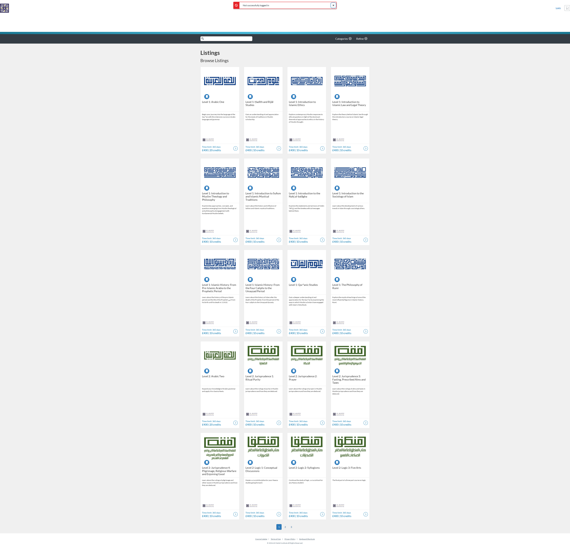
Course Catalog (261, 539)
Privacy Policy (290, 539)
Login (558, 8)
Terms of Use (276, 539)
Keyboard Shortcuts (307, 539)
